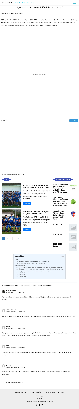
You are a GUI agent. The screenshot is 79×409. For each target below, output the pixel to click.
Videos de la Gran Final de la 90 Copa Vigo (39, 401)
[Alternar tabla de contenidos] (61, 256)
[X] (36, 405)
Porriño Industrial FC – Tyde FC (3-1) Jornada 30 (36, 212)
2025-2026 (57, 234)
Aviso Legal (39, 396)
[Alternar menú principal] (74, 3)
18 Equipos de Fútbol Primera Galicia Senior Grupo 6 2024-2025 (59, 215)
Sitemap (39, 398)
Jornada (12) (4, 120)
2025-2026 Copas (57, 245)
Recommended (20, 265)
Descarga (73, 120)
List (17, 259)
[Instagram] (39, 405)
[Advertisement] (39, 149)
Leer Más (27, 203)
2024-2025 (57, 225)
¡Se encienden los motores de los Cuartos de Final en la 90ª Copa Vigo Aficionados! (60, 188)
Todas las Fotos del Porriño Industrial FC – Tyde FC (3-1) (36, 186)
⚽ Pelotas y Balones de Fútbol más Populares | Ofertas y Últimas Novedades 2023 (60, 201)
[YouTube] (42, 405)
